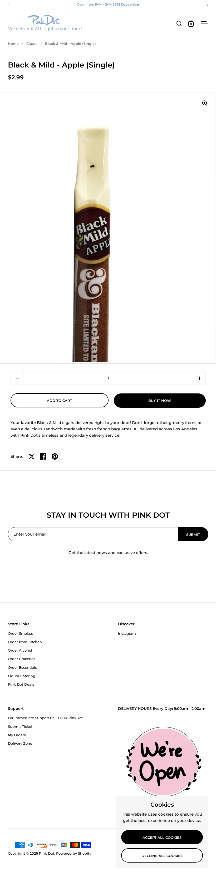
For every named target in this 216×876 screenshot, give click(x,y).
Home (13, 43)
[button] (199, 378)
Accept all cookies (162, 837)
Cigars (31, 43)
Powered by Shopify (73, 853)
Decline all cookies (162, 856)
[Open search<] (179, 23)
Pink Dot (46, 853)
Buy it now (159, 400)
